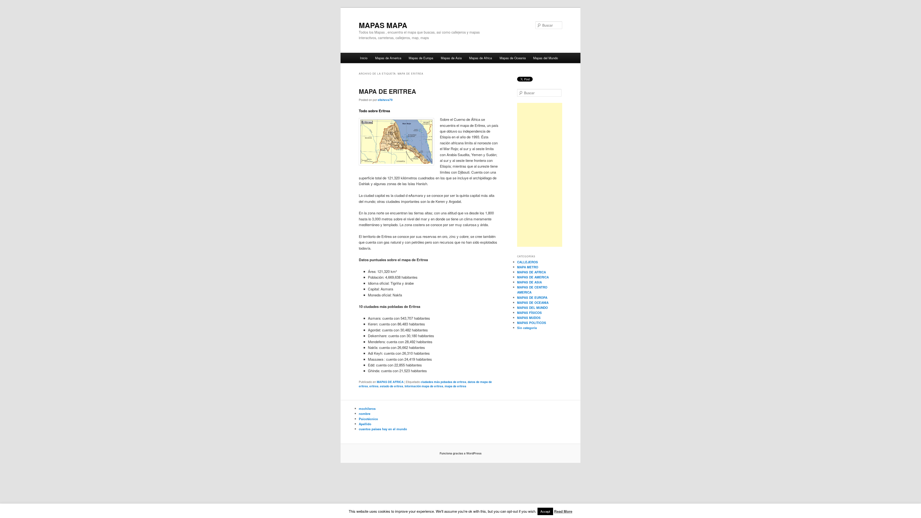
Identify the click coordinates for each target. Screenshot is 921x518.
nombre (364, 413)
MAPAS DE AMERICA (533, 277)
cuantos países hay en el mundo (383, 429)
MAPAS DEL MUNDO (532, 307)
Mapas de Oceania (513, 58)
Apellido (365, 424)
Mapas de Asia (451, 58)
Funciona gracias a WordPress (461, 453)
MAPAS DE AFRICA (390, 382)
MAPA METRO (527, 267)
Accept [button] (545, 511)
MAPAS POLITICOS (531, 322)
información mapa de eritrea (424, 386)
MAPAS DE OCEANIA (533, 302)
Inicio (363, 58)
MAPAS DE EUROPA (532, 297)
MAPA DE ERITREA (387, 91)
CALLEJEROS (527, 262)
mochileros (367, 408)
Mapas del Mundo (545, 58)
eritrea (373, 386)
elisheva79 (385, 100)
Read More (563, 511)
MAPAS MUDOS (529, 317)
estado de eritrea (391, 386)
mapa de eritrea (455, 386)
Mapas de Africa (480, 58)
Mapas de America (388, 58)
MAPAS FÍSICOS (529, 312)
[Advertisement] (539, 175)
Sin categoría (527, 327)
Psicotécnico (368, 419)
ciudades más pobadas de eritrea (443, 382)
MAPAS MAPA (383, 25)
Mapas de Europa (421, 58)
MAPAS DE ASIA (529, 282)
